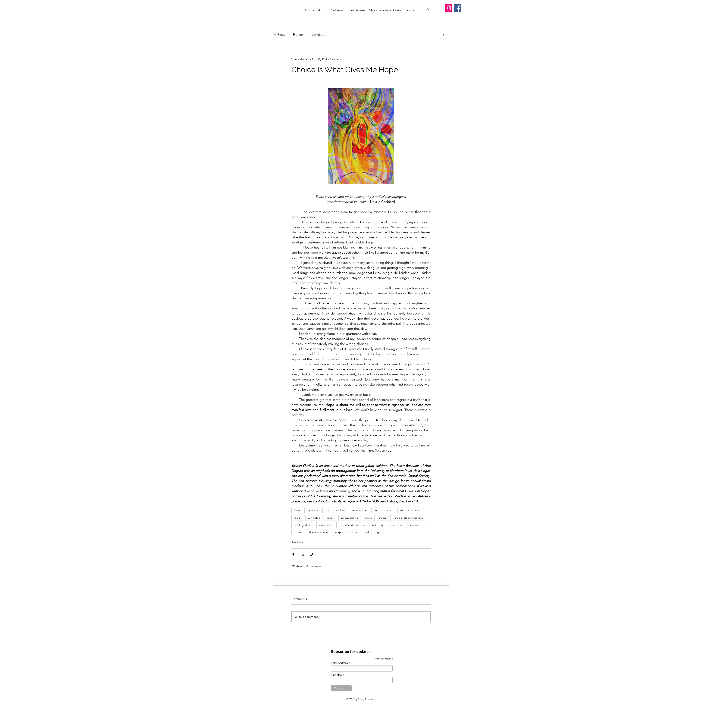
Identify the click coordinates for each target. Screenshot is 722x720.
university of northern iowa (387, 525)
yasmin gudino (349, 517)
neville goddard (303, 525)
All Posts (279, 35)
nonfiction (313, 510)
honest (330, 517)
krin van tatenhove (411, 510)
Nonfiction (318, 35)
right (378, 532)
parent (355, 532)
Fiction (298, 35)
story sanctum (359, 510)
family (297, 510)
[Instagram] (448, 8)
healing (340, 510)
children (383, 517)
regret (297, 517)
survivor (414, 525)
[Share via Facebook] (293, 554)
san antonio (325, 525)
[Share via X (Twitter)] (302, 554)
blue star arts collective (352, 525)
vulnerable (314, 517)
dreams (298, 532)
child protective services (408, 517)
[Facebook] (457, 8)
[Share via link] (311, 554)
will (367, 532)
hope (377, 510)
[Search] (428, 10)
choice (368, 517)
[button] (444, 34)
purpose (340, 532)
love (327, 510)
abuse (390, 510)
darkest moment (319, 532)
